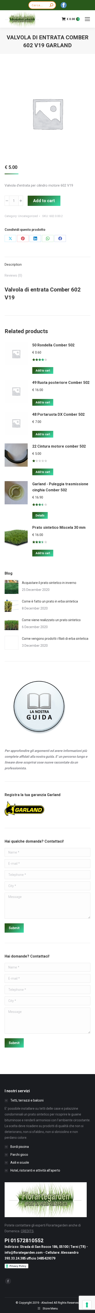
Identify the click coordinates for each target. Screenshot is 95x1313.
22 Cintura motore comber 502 (59, 446)
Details (40, 515)
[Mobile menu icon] (87, 19)
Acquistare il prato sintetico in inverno (49, 583)
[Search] (51, 5)
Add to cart (44, 200)
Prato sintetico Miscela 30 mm (59, 527)
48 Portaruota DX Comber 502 (58, 414)
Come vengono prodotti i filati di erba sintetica (55, 638)
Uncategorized (28, 216)
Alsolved (47, 1302)
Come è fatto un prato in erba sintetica (50, 601)
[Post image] (11, 587)
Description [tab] (13, 264)
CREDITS (27, 1231)
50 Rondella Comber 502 (53, 345)
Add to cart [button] (43, 370)
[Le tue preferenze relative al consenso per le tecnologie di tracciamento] (87, 1304)
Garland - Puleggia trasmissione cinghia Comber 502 (60, 487)
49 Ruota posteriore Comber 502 (60, 382)
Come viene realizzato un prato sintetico (51, 620)
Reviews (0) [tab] (13, 275)
